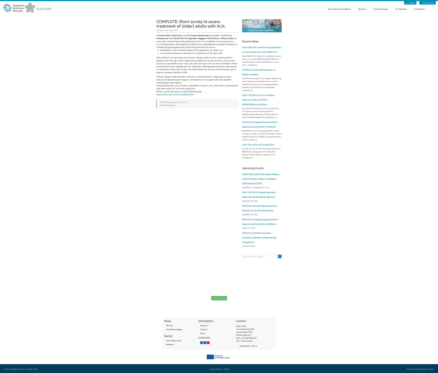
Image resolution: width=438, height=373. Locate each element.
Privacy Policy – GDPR (219, 369)
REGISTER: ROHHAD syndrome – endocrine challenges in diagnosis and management (259, 237)
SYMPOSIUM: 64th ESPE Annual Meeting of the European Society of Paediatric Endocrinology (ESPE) (260, 179)
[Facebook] (204, 342)
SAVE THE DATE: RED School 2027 (258, 145)
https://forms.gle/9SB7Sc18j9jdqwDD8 (175, 94)
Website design (413, 369)
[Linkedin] (201, 342)
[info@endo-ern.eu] (237, 346)
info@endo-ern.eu (248, 346)
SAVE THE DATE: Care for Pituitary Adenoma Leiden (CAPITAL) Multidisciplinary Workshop (258, 99)
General (184, 102)
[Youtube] (208, 342)
